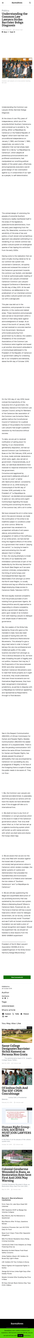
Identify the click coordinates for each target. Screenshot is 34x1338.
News (24, 1151)
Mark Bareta (5, 996)
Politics (5, 10)
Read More (27, 1335)
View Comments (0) (17, 977)
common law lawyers (8, 1006)
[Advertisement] (17, 44)
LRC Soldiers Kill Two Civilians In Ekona (15, 1262)
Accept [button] (20, 1335)
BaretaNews (17, 3)
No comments (7, 29)
